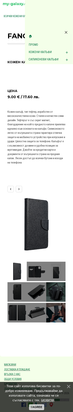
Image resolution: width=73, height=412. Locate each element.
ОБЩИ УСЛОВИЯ (13, 379)
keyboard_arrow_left (11, 189)
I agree (36, 407)
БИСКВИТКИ (47, 400)
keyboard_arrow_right (19, 189)
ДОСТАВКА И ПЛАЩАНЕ (17, 369)
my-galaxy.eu (16, 4)
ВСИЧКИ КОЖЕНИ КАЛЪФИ (18, 16)
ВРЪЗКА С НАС (12, 374)
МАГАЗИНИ (10, 364)
